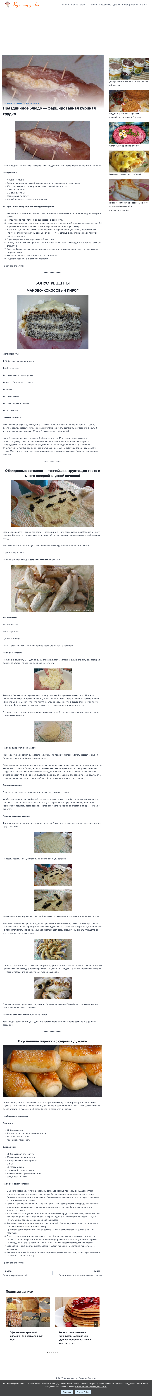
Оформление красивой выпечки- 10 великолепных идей (26, 1336)
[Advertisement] (76, 27)
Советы (144, 4)
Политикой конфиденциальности (91, 1386)
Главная (64, 4)
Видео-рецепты (130, 4)
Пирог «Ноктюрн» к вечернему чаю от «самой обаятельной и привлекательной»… (128, 206)
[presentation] (28, 1312)
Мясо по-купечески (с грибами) (125, 174)
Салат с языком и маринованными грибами (80, 1273)
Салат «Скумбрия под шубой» (124, 146)
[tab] (47, 1352)
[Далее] (96, 1324)
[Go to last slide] (9, 1324)
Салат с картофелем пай (15, 1273)
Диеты (116, 4)
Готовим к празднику (100, 4)
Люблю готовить (79, 4)
